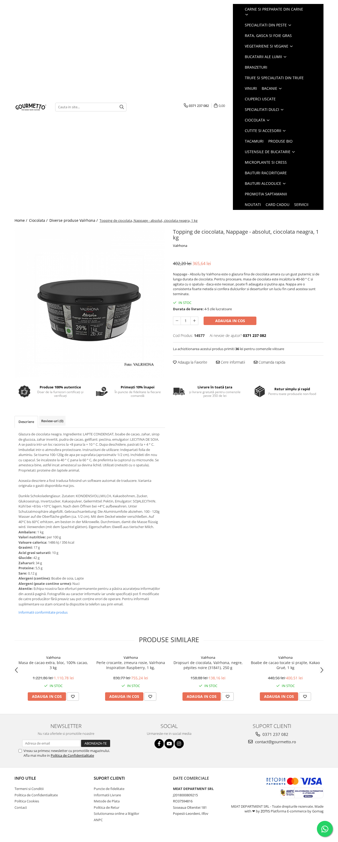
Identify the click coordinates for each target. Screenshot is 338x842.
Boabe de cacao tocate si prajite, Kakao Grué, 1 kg (285, 665)
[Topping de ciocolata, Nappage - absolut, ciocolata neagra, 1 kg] (90, 302)
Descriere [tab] (26, 421)
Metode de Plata (107, 801)
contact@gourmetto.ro (275, 741)
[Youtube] (169, 743)
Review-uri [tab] (52, 420)
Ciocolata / (39, 220)
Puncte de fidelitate (109, 788)
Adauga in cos (230, 320)
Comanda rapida (271, 362)
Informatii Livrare (107, 795)
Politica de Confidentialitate (72, 755)
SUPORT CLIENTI (109, 778)
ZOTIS (265, 811)
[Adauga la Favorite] (73, 696)
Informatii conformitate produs (43, 612)
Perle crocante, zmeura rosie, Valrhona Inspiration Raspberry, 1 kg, (130, 665)
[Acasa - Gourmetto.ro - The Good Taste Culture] (31, 107)
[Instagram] (179, 743)
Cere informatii (232, 362)
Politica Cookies (27, 801)
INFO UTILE (25, 778)
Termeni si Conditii (29, 788)
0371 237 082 (274, 734)
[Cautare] (121, 107)
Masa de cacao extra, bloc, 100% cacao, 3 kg (53, 665)
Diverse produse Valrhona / (74, 220)
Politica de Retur (106, 807)
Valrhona (180, 245)
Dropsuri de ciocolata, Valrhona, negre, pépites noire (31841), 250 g (208, 665)
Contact (21, 807)
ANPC (98, 819)
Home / (21, 220)
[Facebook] (159, 743)
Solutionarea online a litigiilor (116, 813)
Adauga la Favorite (192, 362)
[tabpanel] (90, 302)
